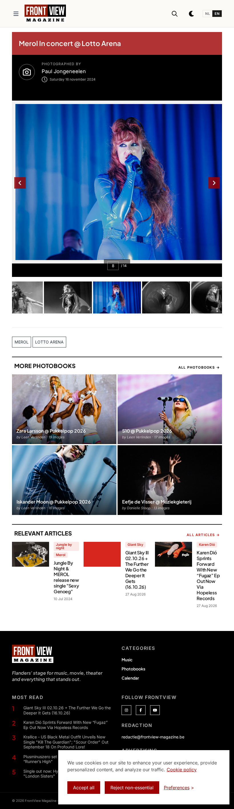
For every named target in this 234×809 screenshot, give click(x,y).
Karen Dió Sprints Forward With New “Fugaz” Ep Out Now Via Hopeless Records (65, 725)
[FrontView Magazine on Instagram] (126, 710)
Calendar (130, 677)
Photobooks (133, 668)
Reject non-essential (132, 787)
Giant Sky (135, 544)
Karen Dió (207, 544)
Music (127, 659)
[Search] (174, 14)
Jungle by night (64, 546)
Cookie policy (182, 769)
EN (217, 13)
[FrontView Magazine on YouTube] (155, 710)
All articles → (203, 535)
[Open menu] (16, 14)
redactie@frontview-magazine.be (153, 736)
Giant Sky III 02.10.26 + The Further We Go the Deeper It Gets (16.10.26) (67, 710)
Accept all (83, 787)
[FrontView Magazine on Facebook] (141, 710)
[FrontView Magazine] (32, 654)
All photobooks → (199, 367)
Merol (60, 555)
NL (207, 13)
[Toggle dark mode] (191, 14)
